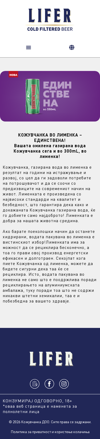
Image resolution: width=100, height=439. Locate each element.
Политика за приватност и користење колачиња (50, 431)
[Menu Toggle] (28, 47)
